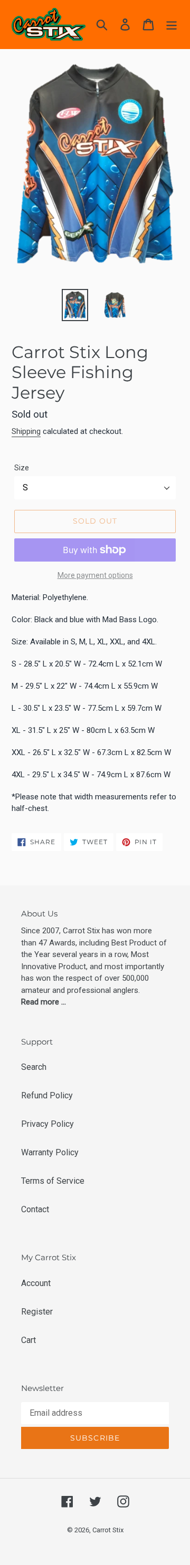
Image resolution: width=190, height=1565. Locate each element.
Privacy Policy (47, 1124)
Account (36, 1283)
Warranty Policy (50, 1152)
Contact (35, 1209)
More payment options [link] (95, 575)
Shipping (26, 431)
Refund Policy (47, 1095)
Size (21, 467)
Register (37, 1312)
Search (33, 1067)
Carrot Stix (108, 1530)
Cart (28, 1340)
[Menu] (171, 24)
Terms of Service (52, 1181)
